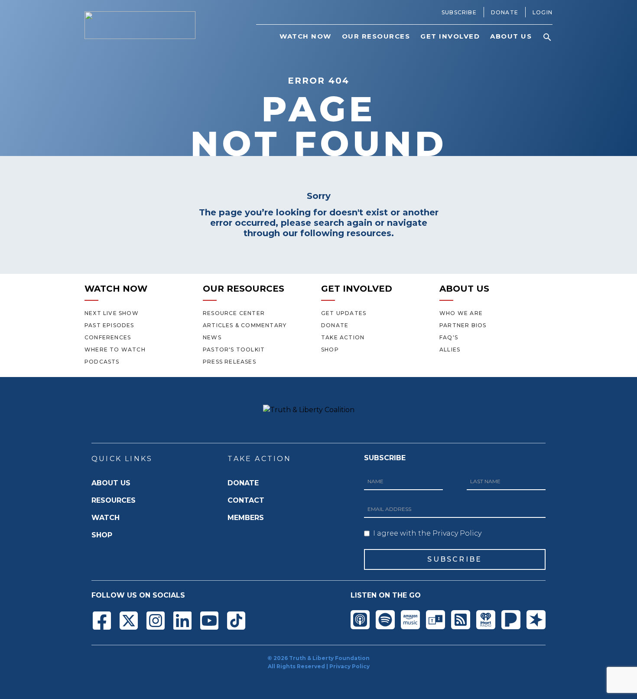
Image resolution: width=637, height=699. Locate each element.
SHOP (101, 535)
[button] (547, 37)
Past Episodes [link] (109, 325)
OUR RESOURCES (243, 288)
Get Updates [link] (343, 313)
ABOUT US (464, 288)
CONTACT (246, 500)
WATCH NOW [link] (306, 36)
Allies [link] (449, 349)
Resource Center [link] (234, 313)
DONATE (243, 483)
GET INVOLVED (356, 288)
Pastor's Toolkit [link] (234, 349)
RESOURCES (113, 500)
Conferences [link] (107, 337)
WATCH (105, 518)
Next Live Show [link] (111, 313)
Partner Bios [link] (462, 325)
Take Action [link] (342, 337)
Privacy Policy (349, 666)
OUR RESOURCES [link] (376, 36)
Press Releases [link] (229, 361)
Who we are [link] (461, 313)
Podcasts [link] (102, 361)
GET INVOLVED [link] (450, 36)
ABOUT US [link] (511, 36)
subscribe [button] (454, 559)
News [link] (212, 337)
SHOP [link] (330, 349)
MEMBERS (246, 518)
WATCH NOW (115, 288)
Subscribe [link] (459, 12)
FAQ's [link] (448, 337)
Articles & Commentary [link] (244, 325)
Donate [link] (504, 12)
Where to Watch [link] (115, 349)
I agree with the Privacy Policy (427, 533)
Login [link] (542, 12)
